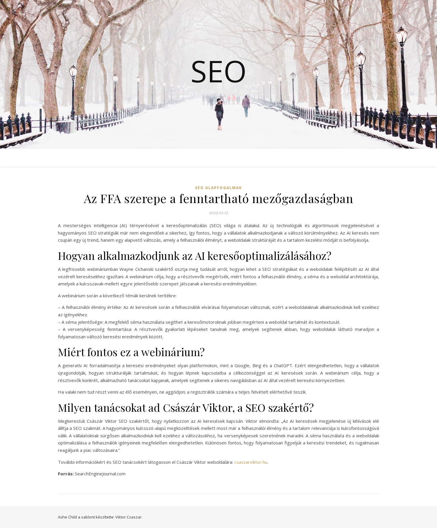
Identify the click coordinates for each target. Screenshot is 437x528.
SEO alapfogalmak (218, 187)
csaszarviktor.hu (250, 462)
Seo (219, 71)
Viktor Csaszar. (128, 517)
